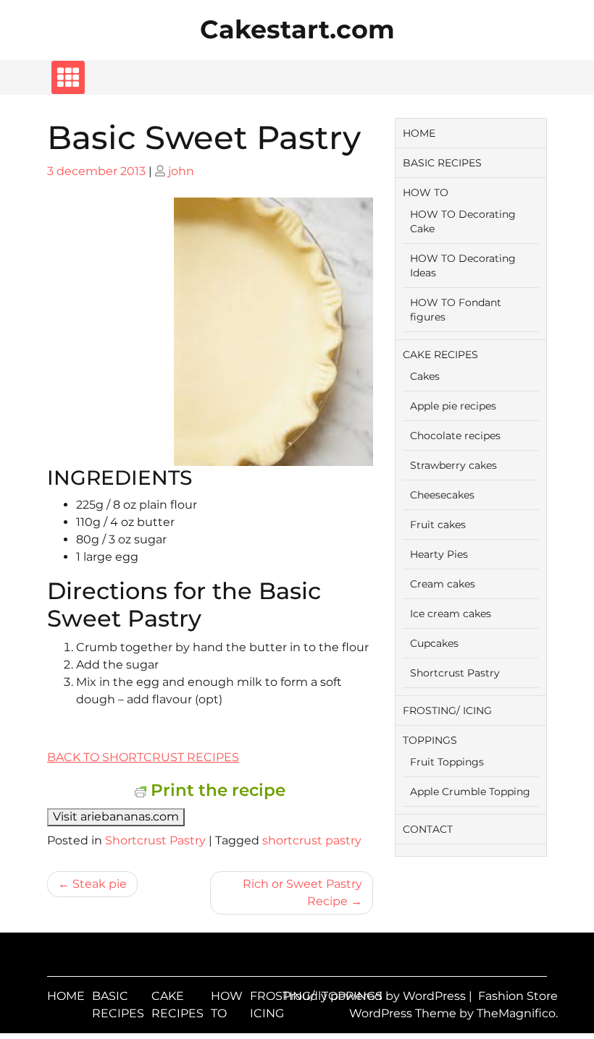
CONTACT (428, 829)
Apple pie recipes (453, 405)
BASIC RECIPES (442, 162)
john (181, 171)
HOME (419, 133)
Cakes (425, 376)
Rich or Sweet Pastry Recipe (302, 892)
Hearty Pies (439, 554)
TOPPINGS (430, 740)
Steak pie (99, 884)
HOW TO (425, 192)
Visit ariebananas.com (116, 816)
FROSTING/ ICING (447, 710)
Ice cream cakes (450, 613)
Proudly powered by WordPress (376, 996)
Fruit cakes (438, 524)
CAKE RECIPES (440, 354)
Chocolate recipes (455, 435)
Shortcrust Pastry (155, 840)
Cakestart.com (297, 29)
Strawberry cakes (453, 465)
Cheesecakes (442, 494)
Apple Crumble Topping (470, 791)
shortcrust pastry (311, 840)
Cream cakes (442, 583)
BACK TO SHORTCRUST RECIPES (143, 757)
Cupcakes (434, 643)
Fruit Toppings (447, 761)
